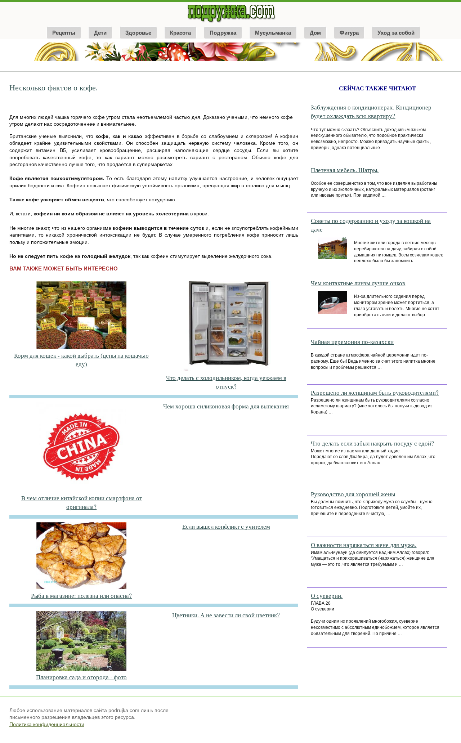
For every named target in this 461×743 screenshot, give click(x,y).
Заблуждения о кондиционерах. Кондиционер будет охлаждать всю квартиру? (371, 111)
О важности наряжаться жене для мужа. (363, 545)
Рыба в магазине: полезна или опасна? (81, 595)
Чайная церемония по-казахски (352, 341)
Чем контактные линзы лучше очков (358, 283)
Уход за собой (396, 33)
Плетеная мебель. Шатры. (345, 170)
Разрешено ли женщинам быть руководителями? (375, 392)
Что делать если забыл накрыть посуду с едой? (372, 443)
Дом (315, 33)
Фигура (349, 33)
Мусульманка (273, 33)
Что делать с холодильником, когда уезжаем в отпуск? (226, 381)
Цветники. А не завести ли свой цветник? (226, 615)
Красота (180, 33)
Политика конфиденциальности (46, 724)
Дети (100, 33)
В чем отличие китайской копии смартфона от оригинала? (81, 502)
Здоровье (138, 33)
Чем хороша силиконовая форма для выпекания (226, 406)
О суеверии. (327, 595)
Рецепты (63, 33)
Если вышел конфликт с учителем (226, 526)
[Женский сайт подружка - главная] (231, 22)
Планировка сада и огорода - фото (81, 677)
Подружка (223, 33)
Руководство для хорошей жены (353, 494)
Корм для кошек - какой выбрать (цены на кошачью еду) (81, 359)
